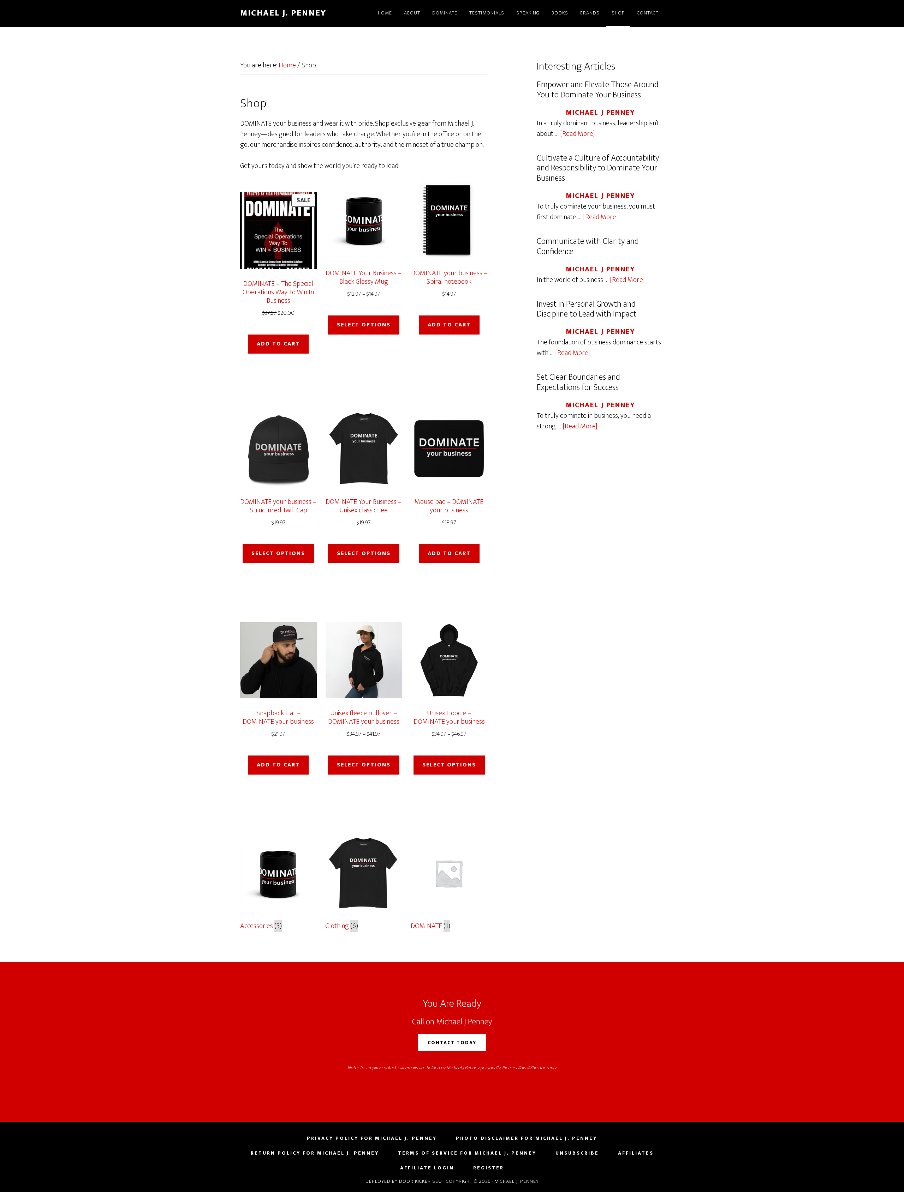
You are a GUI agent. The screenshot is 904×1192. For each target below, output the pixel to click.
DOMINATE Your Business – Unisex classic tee (364, 506)
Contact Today (452, 1043)
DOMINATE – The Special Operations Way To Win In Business (278, 292)
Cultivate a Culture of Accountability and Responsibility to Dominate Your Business (598, 168)
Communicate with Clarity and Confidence (588, 246)
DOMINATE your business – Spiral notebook (449, 277)
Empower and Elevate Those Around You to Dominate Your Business (598, 90)
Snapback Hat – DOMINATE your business (278, 717)
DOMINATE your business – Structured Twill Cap (278, 506)
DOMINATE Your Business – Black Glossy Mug (364, 277)
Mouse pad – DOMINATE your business (449, 506)
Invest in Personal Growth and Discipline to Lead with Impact (586, 309)
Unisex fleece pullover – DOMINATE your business (363, 717)
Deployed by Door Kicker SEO (403, 1181)
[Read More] (577, 134)
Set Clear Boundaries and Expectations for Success (578, 382)
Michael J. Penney (283, 13)
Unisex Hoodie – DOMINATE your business (449, 717)
